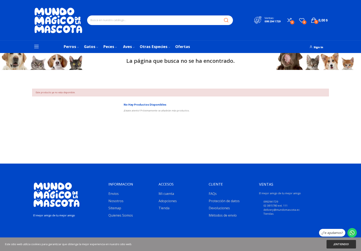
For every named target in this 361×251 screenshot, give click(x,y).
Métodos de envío (223, 215)
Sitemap (114, 208)
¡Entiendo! (341, 244)
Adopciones (168, 201)
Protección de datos (224, 201)
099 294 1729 (272, 21)
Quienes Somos (120, 215)
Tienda (164, 208)
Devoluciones (219, 208)
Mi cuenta (166, 193)
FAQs (213, 193)
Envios (113, 193)
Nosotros (115, 201)
